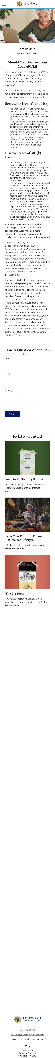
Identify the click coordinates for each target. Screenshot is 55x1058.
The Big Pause (14, 593)
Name (8, 358)
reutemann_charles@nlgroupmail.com (27, 1039)
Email (7, 374)
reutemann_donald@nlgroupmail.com (27, 1035)
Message (9, 390)
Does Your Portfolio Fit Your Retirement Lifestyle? (24, 538)
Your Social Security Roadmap (25, 479)
